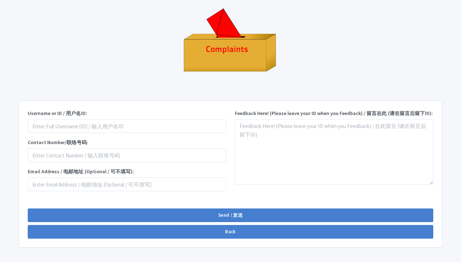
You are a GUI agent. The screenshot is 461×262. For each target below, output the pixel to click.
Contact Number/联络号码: (58, 142)
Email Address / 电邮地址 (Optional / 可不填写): (81, 171)
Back (230, 232)
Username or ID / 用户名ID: (57, 113)
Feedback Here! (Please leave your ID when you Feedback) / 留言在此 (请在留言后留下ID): (334, 113)
